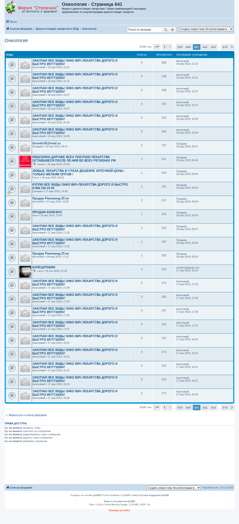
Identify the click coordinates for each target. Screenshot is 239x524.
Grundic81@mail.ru (46, 143)
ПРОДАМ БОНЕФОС (47, 212)
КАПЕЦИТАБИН (43, 267)
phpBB (96, 495)
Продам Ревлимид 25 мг (50, 198)
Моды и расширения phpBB (119, 501)
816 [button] (225, 47)
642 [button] (205, 47)
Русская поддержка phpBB (154, 495)
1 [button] (170, 47)
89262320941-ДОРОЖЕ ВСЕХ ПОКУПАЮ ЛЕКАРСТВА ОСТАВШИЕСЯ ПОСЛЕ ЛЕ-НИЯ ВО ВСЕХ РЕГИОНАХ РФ (74, 158)
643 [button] (213, 47)
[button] (156, 47)
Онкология (16, 40)
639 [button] (179, 47)
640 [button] (188, 47)
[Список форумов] (33, 7)
